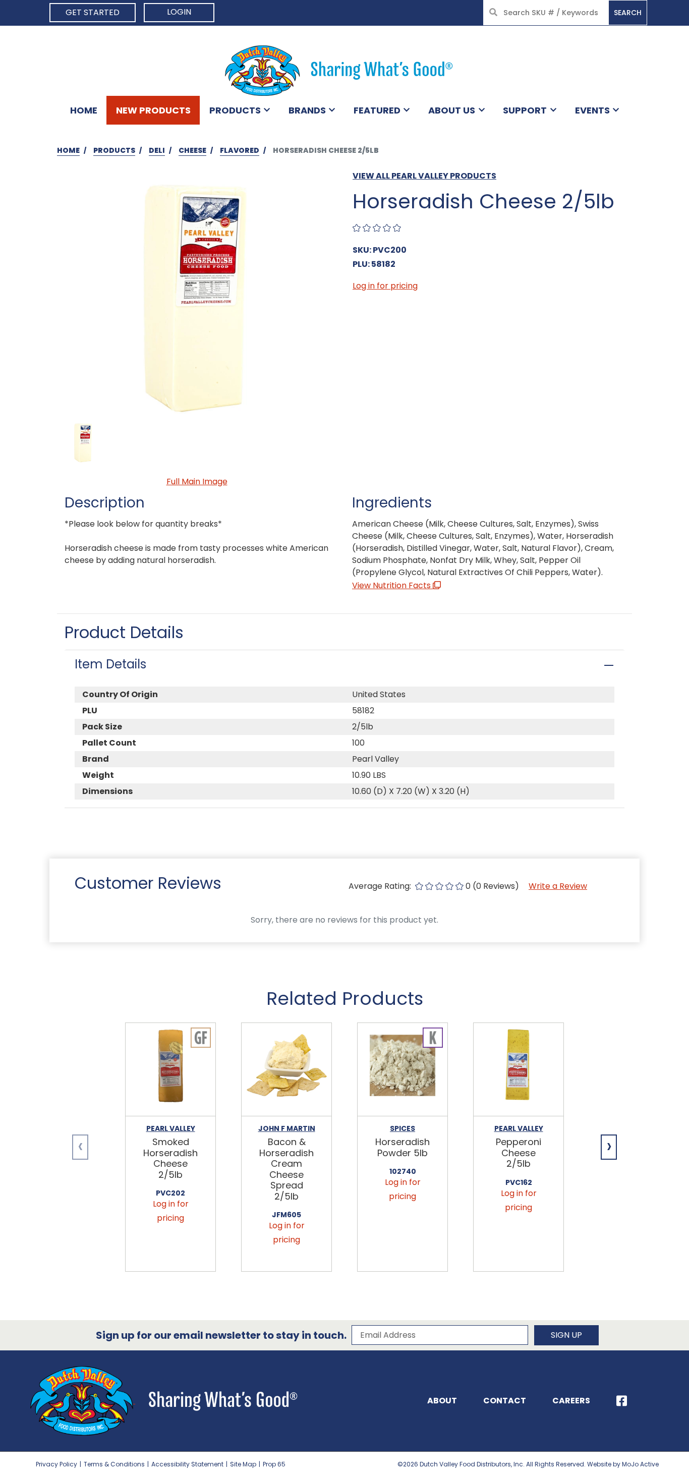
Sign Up (566, 1335)
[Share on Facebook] (621, 1401)
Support (525, 110)
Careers (571, 1400)
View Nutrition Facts (392, 585)
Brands (307, 110)
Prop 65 (274, 1464)
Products (235, 110)
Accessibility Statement (187, 1464)
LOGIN (179, 12)
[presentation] (80, 1147)
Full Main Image (196, 481)
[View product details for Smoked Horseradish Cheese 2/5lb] (170, 1069)
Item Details (110, 664)
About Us (451, 110)
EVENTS (592, 110)
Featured (377, 110)
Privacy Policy (56, 1464)
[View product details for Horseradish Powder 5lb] (402, 1069)
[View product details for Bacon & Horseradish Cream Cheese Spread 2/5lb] (286, 1069)
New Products (153, 110)
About (442, 1400)
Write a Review (558, 886)
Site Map (243, 1464)
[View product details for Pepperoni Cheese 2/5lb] (518, 1069)
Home (83, 110)
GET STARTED (93, 12)
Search (628, 13)
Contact (504, 1400)
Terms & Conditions (114, 1464)
